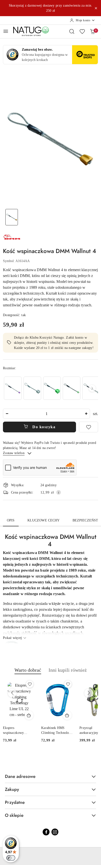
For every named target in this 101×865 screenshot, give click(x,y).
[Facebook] (46, 832)
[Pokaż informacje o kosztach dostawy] (58, 492)
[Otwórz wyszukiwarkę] (72, 31)
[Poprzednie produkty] (12, 693)
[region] (50, 388)
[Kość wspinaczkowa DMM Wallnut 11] (52, 388)
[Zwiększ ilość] (86, 413)
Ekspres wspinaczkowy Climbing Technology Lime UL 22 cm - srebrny (18, 730)
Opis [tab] (11, 520)
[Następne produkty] (88, 693)
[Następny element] (92, 388)
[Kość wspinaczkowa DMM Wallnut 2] (71, 388)
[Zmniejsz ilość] (7, 413)
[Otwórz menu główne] (6, 31)
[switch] (10, 858)
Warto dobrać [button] (27, 670)
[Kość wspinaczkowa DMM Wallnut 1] (12, 388)
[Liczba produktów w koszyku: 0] (92, 31)
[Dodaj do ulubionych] (88, 427)
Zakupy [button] (12, 789)
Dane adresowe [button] (20, 776)
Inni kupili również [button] (68, 670)
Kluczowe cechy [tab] (43, 520)
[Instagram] (54, 832)
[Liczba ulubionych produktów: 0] (82, 31)
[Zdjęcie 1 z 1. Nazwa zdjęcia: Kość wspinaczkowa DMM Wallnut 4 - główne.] (11, 217)
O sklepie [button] (14, 815)
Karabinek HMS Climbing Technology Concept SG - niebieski (57, 730)
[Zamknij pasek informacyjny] (96, 8)
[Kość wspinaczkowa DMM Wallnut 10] (32, 388)
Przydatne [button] (15, 802)
